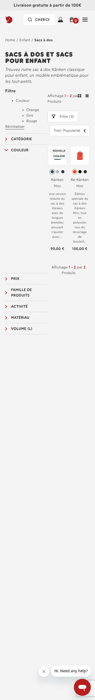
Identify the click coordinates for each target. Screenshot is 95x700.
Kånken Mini (57, 183)
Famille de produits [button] (21, 293)
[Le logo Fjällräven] (15, 19)
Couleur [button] (19, 150)
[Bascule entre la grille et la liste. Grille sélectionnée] (83, 96)
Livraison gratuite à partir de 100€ (47, 5)
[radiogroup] (57, 171)
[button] (72, 19)
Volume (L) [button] (21, 328)
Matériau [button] (20, 317)
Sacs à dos (44, 40)
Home (10, 40)
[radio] (52, 171)
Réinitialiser (15, 126)
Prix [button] (15, 278)
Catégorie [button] (21, 139)
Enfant (25, 40)
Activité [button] (19, 306)
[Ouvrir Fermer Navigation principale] (85, 19)
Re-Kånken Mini (80, 183)
